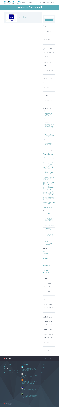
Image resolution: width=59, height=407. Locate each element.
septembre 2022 (47, 267)
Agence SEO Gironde (49, 172)
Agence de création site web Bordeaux (47, 162)
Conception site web (45, 173)
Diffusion (45, 179)
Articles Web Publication (49, 41)
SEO (44, 103)
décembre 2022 (47, 263)
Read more (38, 21)
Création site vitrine (45, 177)
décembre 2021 (47, 274)
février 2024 (46, 253)
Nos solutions (31, 2)
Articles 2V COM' (47, 286)
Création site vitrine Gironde (47, 178)
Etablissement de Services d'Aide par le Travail (47, 64)
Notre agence (24, 2)
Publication (46, 186)
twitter (45, 359)
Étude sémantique (51, 207)
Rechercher (49, 20)
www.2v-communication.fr (13, 372)
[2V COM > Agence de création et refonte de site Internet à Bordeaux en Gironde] (22, 374)
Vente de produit (24, 17)
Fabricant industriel (48, 321)
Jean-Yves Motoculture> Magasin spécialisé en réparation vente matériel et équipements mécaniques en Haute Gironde (49, 216)
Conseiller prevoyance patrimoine (23, 16)
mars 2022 (46, 270)
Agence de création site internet (46, 158)
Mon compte (52, 2)
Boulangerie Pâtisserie (48, 48)
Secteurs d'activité (48, 90)
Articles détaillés (47, 36)
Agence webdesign (47, 31)
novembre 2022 (47, 265)
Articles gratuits (47, 39)
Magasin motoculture (48, 78)
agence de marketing (48, 164)
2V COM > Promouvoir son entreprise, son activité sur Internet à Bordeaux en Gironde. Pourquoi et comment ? (49, 113)
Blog (40, 2)
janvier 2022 (46, 272)
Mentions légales (8, 358)
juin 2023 (46, 258)
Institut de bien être (48, 73)
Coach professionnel (48, 52)
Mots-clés (50, 184)
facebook (48, 359)
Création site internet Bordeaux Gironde (48, 176)
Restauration (46, 87)
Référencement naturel (49, 337)
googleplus (53, 359)
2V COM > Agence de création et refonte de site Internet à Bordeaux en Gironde (49, 120)
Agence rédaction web (48, 28)
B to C (46, 95)
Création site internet (48, 58)
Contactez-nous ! (46, 2)
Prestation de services (33, 16)
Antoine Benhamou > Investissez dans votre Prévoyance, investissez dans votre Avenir (49, 135)
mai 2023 (45, 260)
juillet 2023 (46, 256)
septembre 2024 (47, 251)
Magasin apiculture (48, 75)
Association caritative (48, 45)
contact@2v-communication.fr (13, 370)
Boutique (36, 2)
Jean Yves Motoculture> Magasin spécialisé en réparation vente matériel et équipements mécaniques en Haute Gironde (49, 231)
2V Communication (48, 153)
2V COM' (46, 153)
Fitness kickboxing (48, 70)
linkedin (50, 359)
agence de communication (48, 156)
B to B (46, 92)
